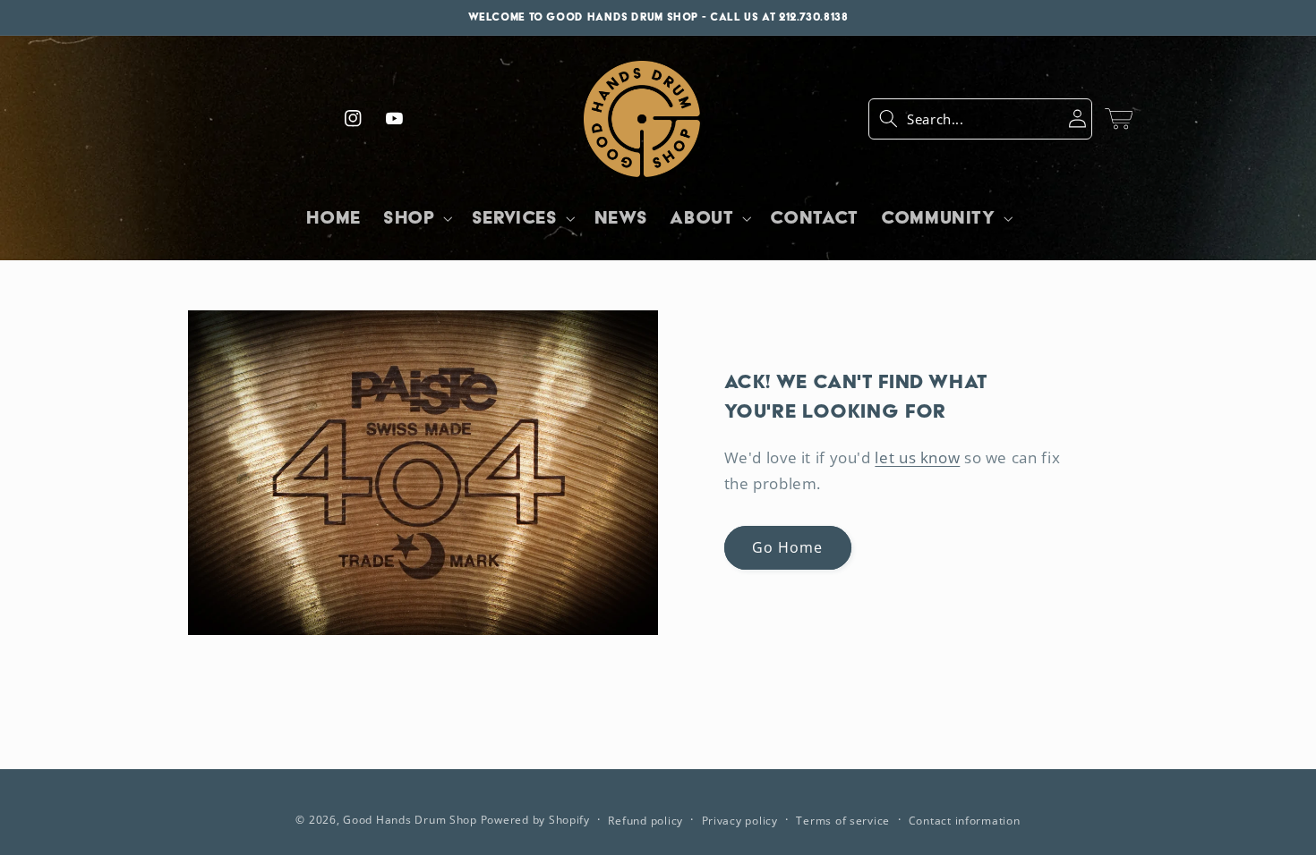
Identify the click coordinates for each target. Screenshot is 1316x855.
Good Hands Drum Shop (410, 819)
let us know (917, 457)
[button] (980, 119)
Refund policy (645, 820)
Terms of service (843, 820)
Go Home (787, 547)
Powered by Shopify (535, 819)
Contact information (965, 820)
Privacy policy (740, 820)
